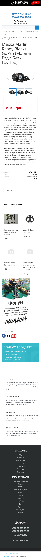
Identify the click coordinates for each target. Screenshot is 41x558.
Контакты (20, 472)
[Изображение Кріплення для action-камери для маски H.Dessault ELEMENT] (30, 251)
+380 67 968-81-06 (20, 17)
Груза (20, 484)
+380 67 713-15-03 (20, 13)
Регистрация (14, 554)
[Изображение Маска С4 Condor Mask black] (30, 219)
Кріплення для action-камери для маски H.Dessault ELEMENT (29, 266)
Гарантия (20, 469)
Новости (20, 457)
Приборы (20, 501)
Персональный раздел (20, 540)
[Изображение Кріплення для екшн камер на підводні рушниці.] (11, 219)
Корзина (6, 556)
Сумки (20, 507)
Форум (35, 3)
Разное (20, 512)
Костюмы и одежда (20, 481)
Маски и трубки (20, 489)
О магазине (20, 466)
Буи (20, 504)
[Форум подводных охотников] (16, 302)
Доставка (20, 463)
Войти (6, 554)
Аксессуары (20, 510)
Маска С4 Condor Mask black (29, 231)
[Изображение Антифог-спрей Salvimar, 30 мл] (11, 251)
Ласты (20, 487)
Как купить (20, 460)
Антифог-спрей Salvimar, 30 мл (9, 263)
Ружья (20, 492)
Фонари (20, 498)
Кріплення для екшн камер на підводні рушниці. (11, 232)
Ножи (20, 495)
